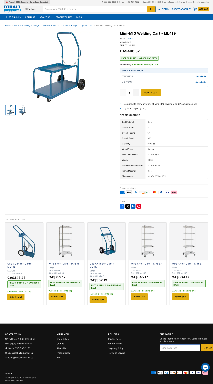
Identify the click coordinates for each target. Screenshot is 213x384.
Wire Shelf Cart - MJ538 (64, 263)
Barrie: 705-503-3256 (152, 2)
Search (8, 373)
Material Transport (51, 25)
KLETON (11, 271)
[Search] (151, 9)
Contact (30, 17)
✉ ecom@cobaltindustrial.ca (19, 357)
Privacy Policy (115, 339)
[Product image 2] (22, 110)
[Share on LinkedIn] (133, 206)
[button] (59, 67)
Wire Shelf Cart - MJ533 (146, 263)
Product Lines (64, 17)
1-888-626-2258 (109, 2)
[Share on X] (127, 206)
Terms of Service (116, 353)
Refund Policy (115, 343)
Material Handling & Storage (26, 25)
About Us (46, 17)
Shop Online (13, 17)
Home (8, 25)
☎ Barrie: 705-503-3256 (17, 348)
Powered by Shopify (14, 380)
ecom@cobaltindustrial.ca (198, 2)
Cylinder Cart (87, 25)
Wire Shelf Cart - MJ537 (187, 263)
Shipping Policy (115, 348)
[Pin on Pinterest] (138, 206)
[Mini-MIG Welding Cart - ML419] (10, 110)
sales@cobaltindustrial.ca (174, 2)
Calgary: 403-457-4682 (129, 2)
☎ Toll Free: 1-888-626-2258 (20, 339)
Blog (79, 17)
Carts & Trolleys (70, 25)
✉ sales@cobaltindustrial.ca (19, 353)
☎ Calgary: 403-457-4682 (18, 343)
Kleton (130, 38)
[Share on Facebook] (122, 206)
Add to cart (150, 92)
